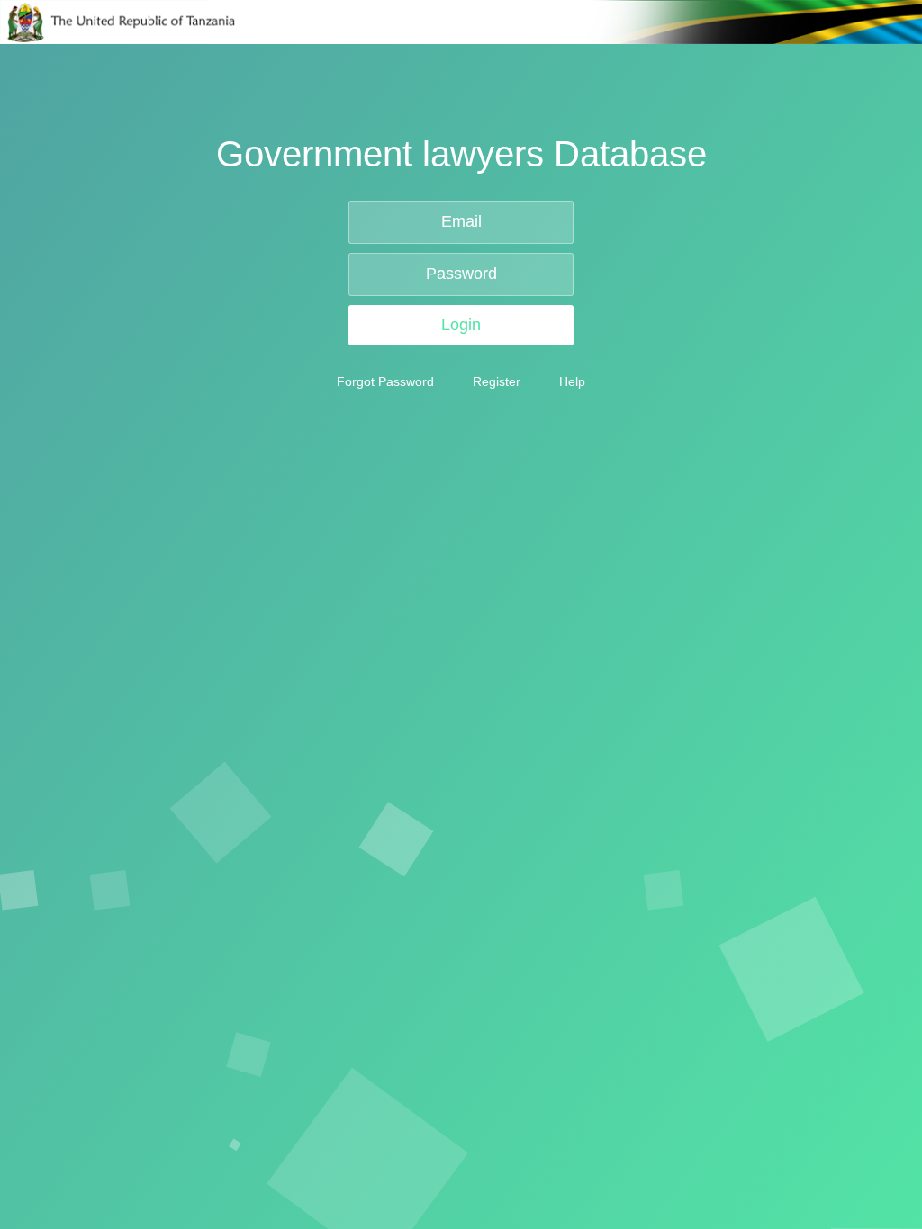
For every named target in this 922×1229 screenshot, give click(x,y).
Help (572, 381)
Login (461, 325)
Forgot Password (385, 381)
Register (496, 381)
